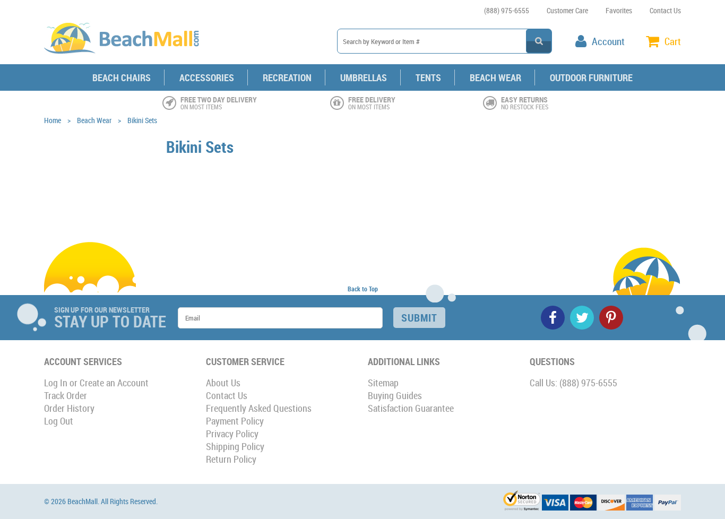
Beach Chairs (121, 77)
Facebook (553, 318)
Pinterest (611, 318)
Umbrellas (363, 77)
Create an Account (114, 382)
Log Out (58, 420)
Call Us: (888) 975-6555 (573, 382)
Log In (55, 382)
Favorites (619, 10)
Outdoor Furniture (591, 77)
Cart (672, 41)
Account (608, 41)
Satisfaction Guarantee (411, 408)
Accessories (206, 77)
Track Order (65, 395)
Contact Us (665, 10)
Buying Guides (395, 395)
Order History (69, 408)
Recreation (287, 77)
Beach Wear (495, 77)
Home (52, 120)
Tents (428, 77)
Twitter (582, 318)
